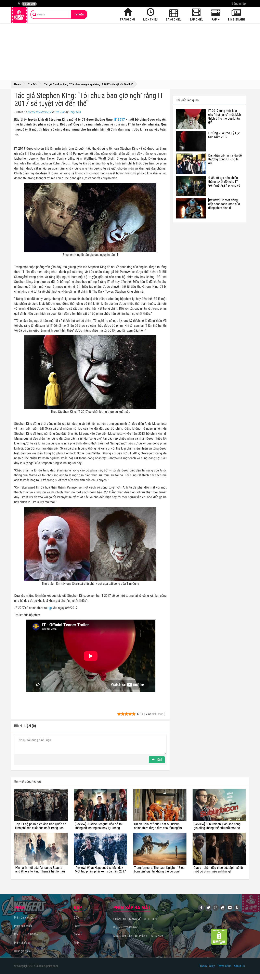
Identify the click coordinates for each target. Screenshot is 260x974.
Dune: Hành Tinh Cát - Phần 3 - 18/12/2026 (138, 936)
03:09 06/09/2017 (39, 112)
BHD (76, 943)
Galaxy (78, 934)
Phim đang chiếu (24, 917)
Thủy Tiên (75, 112)
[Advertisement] (130, 51)
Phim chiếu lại (22, 943)
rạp (50, 608)
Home (17, 84)
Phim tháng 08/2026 (26, 934)
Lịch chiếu (150, 19)
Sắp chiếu (196, 19)
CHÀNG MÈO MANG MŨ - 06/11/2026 (135, 919)
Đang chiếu (173, 19)
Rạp (214, 19)
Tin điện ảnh (236, 19)
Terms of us (224, 966)
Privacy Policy (207, 966)
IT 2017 (119, 119)
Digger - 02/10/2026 (125, 927)
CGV (76, 917)
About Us (239, 966)
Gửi (159, 759)
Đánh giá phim (22, 951)
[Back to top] (250, 962)
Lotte (77, 926)
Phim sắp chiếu (23, 926)
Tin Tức (59, 112)
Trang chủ (127, 19)
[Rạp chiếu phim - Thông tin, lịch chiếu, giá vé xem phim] (19, 15)
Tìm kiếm (79, 14)
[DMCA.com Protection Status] (219, 937)
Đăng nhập (239, 3)
